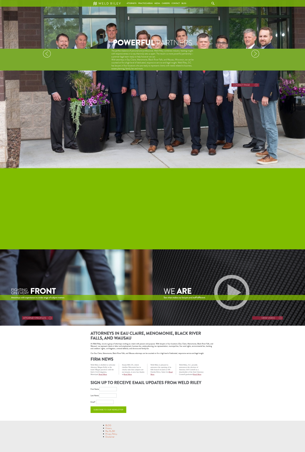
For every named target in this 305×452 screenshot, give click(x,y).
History (108, 428)
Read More (103, 374)
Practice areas (145, 3)
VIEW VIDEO (268, 318)
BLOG (108, 425)
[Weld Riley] (107, 3)
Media (157, 3)
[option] (152, 124)
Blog (184, 3)
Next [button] (255, 53)
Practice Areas (240, 85)
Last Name (95, 395)
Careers (166, 3)
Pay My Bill (110, 431)
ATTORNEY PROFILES (34, 318)
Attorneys (131, 3)
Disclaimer (109, 436)
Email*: (93, 402)
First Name (95, 389)
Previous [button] (47, 53)
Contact (176, 3)
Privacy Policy (111, 433)
